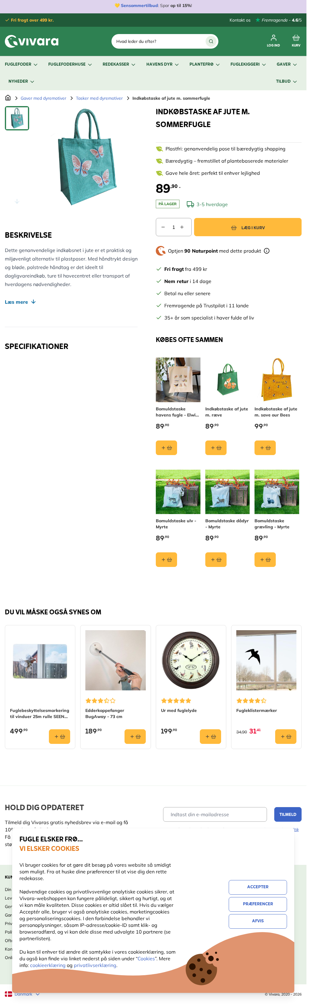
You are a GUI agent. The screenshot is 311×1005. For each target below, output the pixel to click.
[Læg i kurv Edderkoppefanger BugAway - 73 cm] (135, 736)
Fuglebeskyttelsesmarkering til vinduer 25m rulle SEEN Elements (39, 714)
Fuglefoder (18, 64)
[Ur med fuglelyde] (191, 660)
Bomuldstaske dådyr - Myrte (227, 524)
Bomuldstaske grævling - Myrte (272, 524)
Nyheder (18, 81)
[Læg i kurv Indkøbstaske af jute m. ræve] (216, 447)
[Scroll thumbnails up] (17, 113)
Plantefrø (202, 64)
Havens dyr (159, 64)
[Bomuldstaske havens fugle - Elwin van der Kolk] (178, 379)
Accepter (257, 887)
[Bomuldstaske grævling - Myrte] (277, 492)
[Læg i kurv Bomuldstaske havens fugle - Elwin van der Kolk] (166, 447)
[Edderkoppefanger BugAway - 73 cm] (115, 660)
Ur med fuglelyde (179, 710)
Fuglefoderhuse (67, 64)
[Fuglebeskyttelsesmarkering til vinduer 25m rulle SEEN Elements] (40, 660)
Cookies (146, 958)
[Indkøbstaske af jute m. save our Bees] (277, 379)
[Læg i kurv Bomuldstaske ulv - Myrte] (166, 559)
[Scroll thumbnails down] (17, 201)
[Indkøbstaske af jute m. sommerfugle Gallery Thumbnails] (17, 157)
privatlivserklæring (95, 965)
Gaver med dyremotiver (43, 98)
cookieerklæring (48, 965)
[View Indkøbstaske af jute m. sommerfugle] (17, 118)
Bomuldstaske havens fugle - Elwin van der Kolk (177, 412)
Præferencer (258, 904)
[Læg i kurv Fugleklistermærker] (285, 736)
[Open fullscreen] (86, 157)
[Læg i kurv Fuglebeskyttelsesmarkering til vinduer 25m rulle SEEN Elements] (59, 736)
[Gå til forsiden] (8, 98)
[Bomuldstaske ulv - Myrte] (178, 492)
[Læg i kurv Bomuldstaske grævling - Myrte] (265, 559)
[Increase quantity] (185, 227)
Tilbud (283, 81)
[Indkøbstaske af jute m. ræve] (227, 379)
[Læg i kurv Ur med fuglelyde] (210, 736)
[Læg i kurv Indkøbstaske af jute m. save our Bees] (265, 447)
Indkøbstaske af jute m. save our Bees (276, 412)
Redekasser (116, 64)
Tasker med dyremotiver (99, 98)
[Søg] (211, 41)
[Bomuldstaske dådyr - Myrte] (227, 492)
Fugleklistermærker (256, 710)
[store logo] (31, 41)
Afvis (258, 921)
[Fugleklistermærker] (266, 660)
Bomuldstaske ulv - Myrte (176, 524)
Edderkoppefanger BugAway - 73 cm (104, 713)
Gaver (284, 64)
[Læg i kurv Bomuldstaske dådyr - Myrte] (216, 559)
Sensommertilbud (139, 5)
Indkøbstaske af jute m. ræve (226, 412)
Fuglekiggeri (245, 64)
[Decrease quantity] (161, 227)
